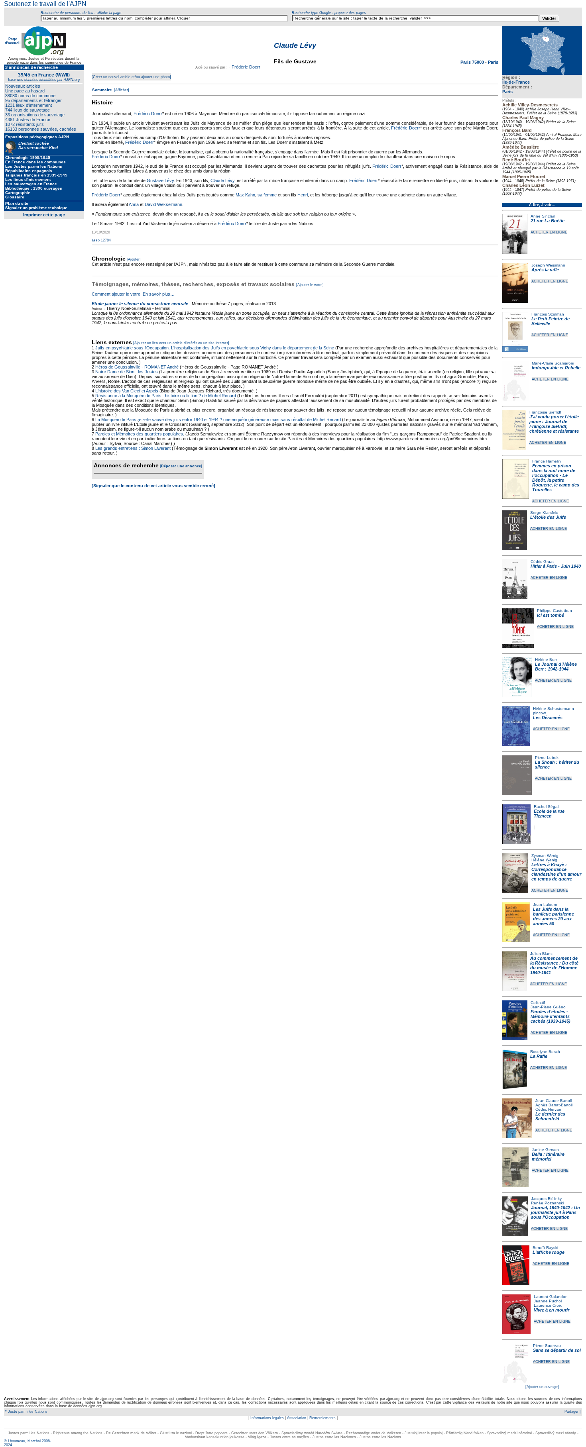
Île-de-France (516, 82)
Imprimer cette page (44, 214)
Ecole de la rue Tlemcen (549, 813)
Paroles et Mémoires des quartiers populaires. (139, 433)
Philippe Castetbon (554, 610)
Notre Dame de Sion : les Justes (126, 371)
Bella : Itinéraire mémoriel (548, 1156)
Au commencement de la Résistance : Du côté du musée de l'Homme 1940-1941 (554, 965)
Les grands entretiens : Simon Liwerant (133, 448)
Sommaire (102, 90)
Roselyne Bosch (545, 1051)
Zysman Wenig (544, 855)
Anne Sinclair (543, 216)
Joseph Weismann (548, 265)
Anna (134, 204)
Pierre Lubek (546, 757)
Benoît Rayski (545, 1247)
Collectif (538, 1002)
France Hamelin (546, 461)
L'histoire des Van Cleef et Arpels (126, 390)
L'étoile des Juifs (548, 517)
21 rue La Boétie (547, 220)
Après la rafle (545, 269)
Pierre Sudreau (547, 1345)
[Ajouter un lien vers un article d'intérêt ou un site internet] (181, 343)
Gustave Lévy (160, 180)
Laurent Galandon (551, 1296)
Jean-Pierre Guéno (548, 1007)
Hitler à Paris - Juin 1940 (556, 566)
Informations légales (267, 1418)
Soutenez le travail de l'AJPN (45, 3)
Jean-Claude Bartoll (553, 1100)
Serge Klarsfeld (544, 512)
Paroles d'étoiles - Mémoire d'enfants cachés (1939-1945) (550, 1016)
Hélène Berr (546, 659)
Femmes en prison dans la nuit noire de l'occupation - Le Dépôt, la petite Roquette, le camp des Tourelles (555, 477)
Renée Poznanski (547, 1203)
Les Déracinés (547, 717)
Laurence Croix (548, 1305)
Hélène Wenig (544, 860)
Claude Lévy (222, 180)
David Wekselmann (163, 204)
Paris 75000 (472, 62)
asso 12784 (101, 240)
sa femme (267, 194)
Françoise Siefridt (545, 412)
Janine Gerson (545, 1149)
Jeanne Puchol (548, 1301)
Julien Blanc (541, 953)
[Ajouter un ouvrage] (542, 1387)
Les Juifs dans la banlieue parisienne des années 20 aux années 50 (553, 916)
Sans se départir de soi (557, 1350)
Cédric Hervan (548, 1109)
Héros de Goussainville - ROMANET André (137, 367)
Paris (507, 91)
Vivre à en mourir (551, 1310)
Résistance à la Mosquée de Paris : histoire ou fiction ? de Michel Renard (165, 395)
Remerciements (322, 1418)
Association (296, 1418)
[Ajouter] (134, 259)
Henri (302, 194)
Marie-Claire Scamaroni (553, 363)
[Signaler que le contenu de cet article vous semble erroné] (153, 485)
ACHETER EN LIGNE (549, 232)
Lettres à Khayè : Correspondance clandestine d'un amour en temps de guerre (556, 871)
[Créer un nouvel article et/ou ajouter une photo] (131, 77)
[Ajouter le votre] (310, 285)
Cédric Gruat (542, 561)
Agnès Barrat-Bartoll (553, 1105)
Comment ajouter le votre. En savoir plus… (133, 294)
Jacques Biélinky (546, 1198)
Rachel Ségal (546, 806)
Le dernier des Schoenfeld (550, 1116)
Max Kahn (245, 194)
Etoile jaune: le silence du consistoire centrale (140, 303)
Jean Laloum (545, 904)
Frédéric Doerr (246, 67)
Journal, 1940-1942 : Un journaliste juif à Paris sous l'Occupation (555, 1212)
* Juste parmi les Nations (25, 1412)
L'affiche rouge (548, 1252)
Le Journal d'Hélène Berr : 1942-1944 (556, 666)
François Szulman (547, 314)
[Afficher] (121, 90)
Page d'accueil (13, 41)
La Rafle (538, 1056)
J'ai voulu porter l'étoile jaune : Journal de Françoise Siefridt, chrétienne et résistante (554, 423)
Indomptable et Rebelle (556, 367)
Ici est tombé (550, 615)
